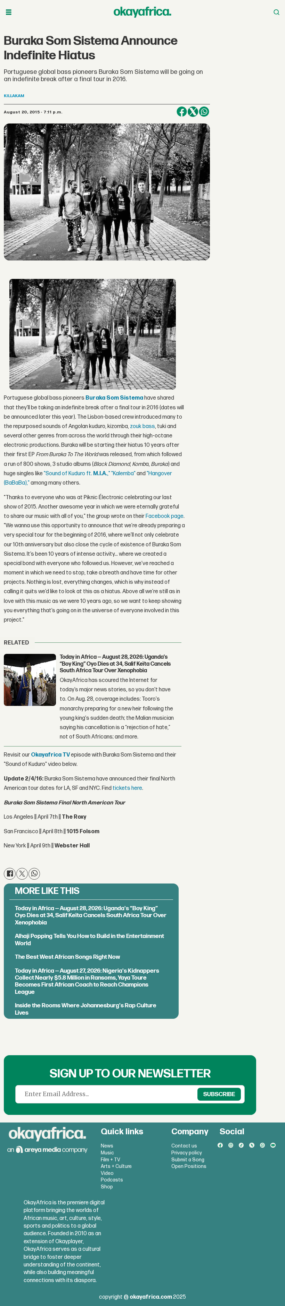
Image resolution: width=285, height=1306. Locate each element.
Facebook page (165, 516)
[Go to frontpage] (142, 12)
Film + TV (110, 1160)
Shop (107, 1187)
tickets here (127, 788)
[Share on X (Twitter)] (193, 111)
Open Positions (188, 1166)
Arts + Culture (116, 1166)
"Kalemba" (123, 473)
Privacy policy (186, 1153)
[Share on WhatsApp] (204, 111)
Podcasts (112, 1180)
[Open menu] (9, 12)
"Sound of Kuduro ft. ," (77, 473)
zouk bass (142, 426)
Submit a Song (187, 1160)
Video (107, 1173)
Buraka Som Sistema (114, 398)
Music (107, 1153)
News (107, 1146)
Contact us (184, 1146)
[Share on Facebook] (182, 111)
